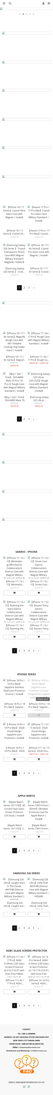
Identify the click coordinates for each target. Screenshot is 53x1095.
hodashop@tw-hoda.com (30, 1047)
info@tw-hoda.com (39, 1051)
